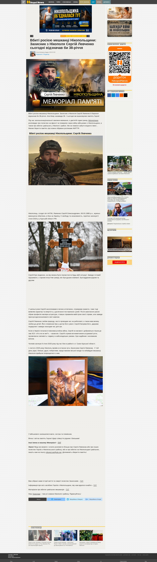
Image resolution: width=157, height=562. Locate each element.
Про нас (139, 554)
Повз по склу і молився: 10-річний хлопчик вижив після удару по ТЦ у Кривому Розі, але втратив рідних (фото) (39, 544)
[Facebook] (109, 95)
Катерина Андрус (44, 52)
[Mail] (125, 95)
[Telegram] (113, 95)
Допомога (107, 2)
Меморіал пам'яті (76, 36)
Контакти (133, 554)
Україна (75, 2)
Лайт (93, 2)
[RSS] (121, 95)
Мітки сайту (146, 554)
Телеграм (36, 494)
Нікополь (51, 2)
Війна (70, 36)
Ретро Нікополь (84, 2)
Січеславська (67, 2)
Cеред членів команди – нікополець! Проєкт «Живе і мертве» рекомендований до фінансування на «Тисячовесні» (65, 544)
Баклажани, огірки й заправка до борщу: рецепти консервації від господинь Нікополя (90, 544)
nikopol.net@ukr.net (53, 452)
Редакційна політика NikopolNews (113, 554)
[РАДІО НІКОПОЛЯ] (119, 28)
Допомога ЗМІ (126, 554)
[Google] (117, 95)
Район (58, 2)
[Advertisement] (66, 199)
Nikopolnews (93, 120)
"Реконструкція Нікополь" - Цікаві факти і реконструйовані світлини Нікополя (119, 173)
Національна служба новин (121, 223)
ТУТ (59, 443)
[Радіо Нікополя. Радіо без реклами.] (119, 13)
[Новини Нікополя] (35, 3)
